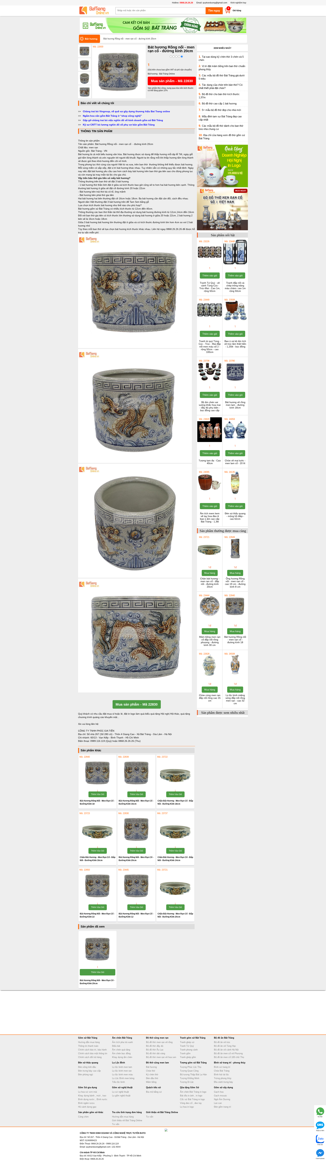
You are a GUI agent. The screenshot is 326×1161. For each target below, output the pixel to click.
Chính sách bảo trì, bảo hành (92, 1049)
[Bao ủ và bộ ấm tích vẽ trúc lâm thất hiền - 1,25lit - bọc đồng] (235, 322)
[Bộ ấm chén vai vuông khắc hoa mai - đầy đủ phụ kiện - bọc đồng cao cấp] (209, 383)
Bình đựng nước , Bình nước (92, 1099)
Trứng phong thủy (222, 1078)
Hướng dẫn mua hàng (89, 1042)
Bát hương (151, 1067)
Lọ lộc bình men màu (122, 1074)
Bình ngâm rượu (86, 1103)
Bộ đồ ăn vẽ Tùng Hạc (225, 1046)
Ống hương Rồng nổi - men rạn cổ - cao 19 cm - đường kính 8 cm (235, 582)
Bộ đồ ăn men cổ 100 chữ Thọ (229, 1057)
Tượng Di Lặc (187, 1082)
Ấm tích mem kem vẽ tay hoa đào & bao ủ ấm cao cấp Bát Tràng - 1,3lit (210, 517)
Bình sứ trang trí (222, 1067)
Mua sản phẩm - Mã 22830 (172, 81)
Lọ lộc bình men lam (122, 1067)
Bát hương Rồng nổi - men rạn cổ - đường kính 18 (235, 640)
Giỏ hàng (237, 10)
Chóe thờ (150, 1071)
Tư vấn (115, 1124)
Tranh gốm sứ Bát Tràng (192, 1038)
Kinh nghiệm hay (238, 3)
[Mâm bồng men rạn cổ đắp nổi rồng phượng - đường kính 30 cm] (209, 618)
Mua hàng (209, 573)
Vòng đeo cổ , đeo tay (191, 1103)
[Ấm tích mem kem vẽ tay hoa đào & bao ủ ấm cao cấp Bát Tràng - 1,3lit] (209, 494)
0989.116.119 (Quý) (101, 741)
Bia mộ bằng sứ (154, 1092)
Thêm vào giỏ (97, 794)
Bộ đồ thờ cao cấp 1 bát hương (219, 103)
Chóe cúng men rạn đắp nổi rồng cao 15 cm (210, 698)
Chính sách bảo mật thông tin (92, 1053)
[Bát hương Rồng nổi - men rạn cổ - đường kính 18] (97, 772)
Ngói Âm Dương (222, 1099)
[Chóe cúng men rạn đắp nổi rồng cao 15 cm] (209, 676)
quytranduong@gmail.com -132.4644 (103, 1147)
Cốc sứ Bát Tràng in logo (192, 1099)
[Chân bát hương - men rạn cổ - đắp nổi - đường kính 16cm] (97, 829)
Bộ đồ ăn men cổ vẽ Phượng (228, 1053)
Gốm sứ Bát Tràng (87, 1038)
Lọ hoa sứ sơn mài (87, 1092)
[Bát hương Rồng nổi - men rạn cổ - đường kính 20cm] (119, 97)
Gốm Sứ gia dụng (87, 1087)
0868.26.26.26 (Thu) (129, 741)
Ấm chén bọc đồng (121, 1053)
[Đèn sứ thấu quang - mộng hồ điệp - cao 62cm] (235, 494)
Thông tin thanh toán (88, 1046)
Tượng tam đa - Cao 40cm (210, 462)
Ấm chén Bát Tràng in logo (193, 1092)
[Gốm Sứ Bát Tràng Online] (96, 10)
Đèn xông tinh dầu (87, 1067)
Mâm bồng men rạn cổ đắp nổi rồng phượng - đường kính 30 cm (209, 641)
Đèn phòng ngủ (85, 1074)
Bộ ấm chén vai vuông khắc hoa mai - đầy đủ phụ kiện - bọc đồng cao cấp (210, 406)
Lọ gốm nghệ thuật (121, 1095)
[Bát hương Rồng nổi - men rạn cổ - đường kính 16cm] (136, 772)
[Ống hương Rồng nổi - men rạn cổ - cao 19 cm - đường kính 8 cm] (235, 559)
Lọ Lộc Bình (118, 1062)
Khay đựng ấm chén (122, 1057)
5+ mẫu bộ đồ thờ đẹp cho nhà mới (221, 109)
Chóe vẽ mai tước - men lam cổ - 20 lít (235, 462)
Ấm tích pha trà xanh (122, 1042)
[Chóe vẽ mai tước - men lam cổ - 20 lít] (235, 441)
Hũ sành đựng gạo (87, 1107)
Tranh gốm (185, 1053)
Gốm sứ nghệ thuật (122, 1087)
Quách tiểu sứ (153, 1087)
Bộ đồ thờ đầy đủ (154, 1046)
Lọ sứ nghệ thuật (120, 1092)
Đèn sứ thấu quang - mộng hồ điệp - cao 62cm (235, 516)
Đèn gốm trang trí (222, 1107)
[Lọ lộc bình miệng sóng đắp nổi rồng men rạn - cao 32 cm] (235, 676)
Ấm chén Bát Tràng (122, 1038)
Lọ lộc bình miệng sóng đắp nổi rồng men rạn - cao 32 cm (235, 699)
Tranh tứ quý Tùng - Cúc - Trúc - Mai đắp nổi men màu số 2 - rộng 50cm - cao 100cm (210, 346)
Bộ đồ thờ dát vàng (155, 1053)
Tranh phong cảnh (189, 1049)
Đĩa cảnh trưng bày (223, 1082)
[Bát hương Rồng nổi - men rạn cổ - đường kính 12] (136, 885)
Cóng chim (83, 1116)
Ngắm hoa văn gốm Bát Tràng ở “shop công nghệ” (112, 115)
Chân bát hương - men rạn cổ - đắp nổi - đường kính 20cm (209, 582)
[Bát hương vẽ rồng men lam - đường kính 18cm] (235, 383)
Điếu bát (116, 1046)
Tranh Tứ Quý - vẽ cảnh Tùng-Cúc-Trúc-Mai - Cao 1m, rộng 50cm (209, 286)
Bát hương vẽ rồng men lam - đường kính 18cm (235, 405)
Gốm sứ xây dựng (223, 1087)
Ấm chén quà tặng (121, 1049)
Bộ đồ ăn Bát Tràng (224, 1038)
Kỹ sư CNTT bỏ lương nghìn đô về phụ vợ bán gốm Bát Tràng (119, 124)
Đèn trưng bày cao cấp (89, 1071)
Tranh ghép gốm (188, 1057)
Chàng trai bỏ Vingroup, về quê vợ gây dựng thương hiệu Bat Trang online (126, 111)
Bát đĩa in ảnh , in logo (191, 1095)
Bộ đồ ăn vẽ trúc (222, 1042)
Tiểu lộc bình (118, 1082)
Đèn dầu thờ (152, 1078)
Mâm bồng (151, 1082)
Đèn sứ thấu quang (88, 1062)
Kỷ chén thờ (152, 1074)
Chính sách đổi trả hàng (90, 1057)
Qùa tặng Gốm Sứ (189, 1087)
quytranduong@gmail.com (215, 3)
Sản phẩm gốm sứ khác (90, 1112)
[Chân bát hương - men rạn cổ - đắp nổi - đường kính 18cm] (175, 772)
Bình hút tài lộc (221, 1074)
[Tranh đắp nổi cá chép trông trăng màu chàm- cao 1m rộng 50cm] (235, 264)
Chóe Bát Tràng (221, 1071)
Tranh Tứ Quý (187, 1046)
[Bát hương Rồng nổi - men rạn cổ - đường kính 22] (97, 885)
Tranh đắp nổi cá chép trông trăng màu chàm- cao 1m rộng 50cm (235, 286)
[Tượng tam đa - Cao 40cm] (209, 441)
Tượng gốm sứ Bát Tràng (193, 1062)
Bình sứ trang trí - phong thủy (229, 1062)
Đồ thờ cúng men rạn (157, 1038)
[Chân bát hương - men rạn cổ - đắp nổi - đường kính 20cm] (175, 885)
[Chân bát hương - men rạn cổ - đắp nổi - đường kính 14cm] (175, 829)
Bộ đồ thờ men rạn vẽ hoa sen (161, 1057)
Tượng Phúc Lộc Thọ (190, 1067)
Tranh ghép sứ (187, 1042)
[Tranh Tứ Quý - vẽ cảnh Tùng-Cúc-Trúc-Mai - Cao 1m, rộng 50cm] (209, 264)
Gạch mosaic (220, 1095)
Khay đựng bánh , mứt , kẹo (92, 1095)
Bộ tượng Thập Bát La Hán (193, 1074)
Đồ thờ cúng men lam (157, 1062)
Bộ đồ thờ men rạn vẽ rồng (159, 1042)
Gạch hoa (218, 1092)
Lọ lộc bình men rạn (122, 1071)
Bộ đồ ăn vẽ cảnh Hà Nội (226, 1049)
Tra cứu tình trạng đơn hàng (127, 1112)
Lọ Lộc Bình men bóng (123, 1078)
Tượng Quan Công (189, 1071)
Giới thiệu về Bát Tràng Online (127, 1120)
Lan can (218, 1103)
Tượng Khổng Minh (189, 1078)
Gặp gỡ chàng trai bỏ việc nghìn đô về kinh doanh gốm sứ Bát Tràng (123, 120)
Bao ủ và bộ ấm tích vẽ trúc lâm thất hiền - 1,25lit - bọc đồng (235, 344)
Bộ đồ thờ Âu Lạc (155, 1049)
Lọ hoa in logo (187, 1107)
